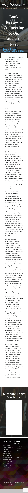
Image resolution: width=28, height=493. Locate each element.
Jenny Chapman (11, 49)
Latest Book (20, 446)
